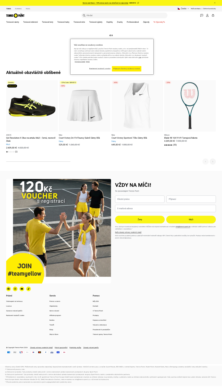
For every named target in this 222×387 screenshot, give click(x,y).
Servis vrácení (54, 311)
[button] (205, 161)
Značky (120, 22)
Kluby (51, 330)
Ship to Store (53, 334)
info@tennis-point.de (183, 227)
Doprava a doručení (99, 320)
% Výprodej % (159, 22)
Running (18, 9)
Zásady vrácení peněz (91, 347)
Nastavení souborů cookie (15, 315)
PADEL (28, 9)
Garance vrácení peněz (14, 311)
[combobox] (124, 15)
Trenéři (51, 325)
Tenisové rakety (12, 22)
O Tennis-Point (98, 311)
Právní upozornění (61, 347)
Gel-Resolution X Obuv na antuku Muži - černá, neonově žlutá (30, 139)
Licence (9, 306)
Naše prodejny (196, 8)
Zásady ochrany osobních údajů (41, 347)
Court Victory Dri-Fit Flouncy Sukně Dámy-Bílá (79, 138)
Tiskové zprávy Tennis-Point (102, 334)
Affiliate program (55, 315)
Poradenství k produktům (101, 330)
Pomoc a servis (54, 301)
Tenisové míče (79, 22)
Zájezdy (146, 22)
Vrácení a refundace (100, 325)
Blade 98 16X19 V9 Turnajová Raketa (180, 138)
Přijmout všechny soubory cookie (126, 69)
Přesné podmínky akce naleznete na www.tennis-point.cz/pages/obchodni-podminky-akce (38, 382)
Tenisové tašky (63, 22)
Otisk (88, 62)
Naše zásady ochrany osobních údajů (128, 232)
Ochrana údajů (80, 62)
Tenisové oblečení (30, 22)
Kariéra (51, 320)
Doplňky (110, 22)
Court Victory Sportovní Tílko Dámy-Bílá (129, 138)
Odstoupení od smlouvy (14, 301)
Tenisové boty (47, 22)
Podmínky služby (75, 347)
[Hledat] (84, 15)
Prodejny (96, 315)
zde (139, 57)
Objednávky (53, 306)
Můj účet (96, 301)
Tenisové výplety (95, 22)
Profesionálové (133, 22)
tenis (8, 9)
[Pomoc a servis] (202, 15)
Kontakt (95, 306)
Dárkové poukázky (209, 8)
